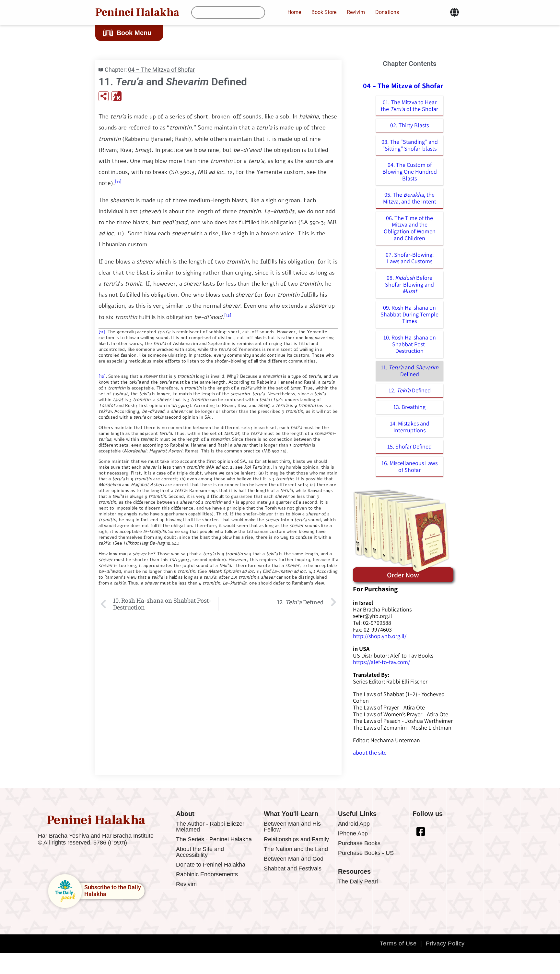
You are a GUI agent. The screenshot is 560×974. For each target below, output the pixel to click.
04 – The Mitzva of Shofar (161, 69)
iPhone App (353, 833)
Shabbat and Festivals (292, 868)
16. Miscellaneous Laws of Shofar (409, 466)
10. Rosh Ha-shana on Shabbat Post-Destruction (409, 344)
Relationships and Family (296, 839)
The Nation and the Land (296, 849)
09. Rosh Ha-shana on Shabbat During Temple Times (409, 314)
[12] (227, 315)
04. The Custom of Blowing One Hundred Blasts (409, 171)
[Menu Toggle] (454, 12)
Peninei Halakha (137, 12)
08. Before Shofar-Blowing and (409, 284)
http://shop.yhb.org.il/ (379, 636)
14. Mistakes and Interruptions (409, 427)
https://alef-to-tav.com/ (381, 662)
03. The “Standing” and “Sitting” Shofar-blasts (409, 145)
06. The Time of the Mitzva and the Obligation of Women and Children (410, 228)
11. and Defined (409, 371)
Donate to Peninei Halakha (210, 864)
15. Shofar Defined (409, 446)
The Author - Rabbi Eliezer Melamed (210, 826)
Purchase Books (359, 843)
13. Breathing (409, 407)
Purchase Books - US (366, 853)
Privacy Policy (445, 943)
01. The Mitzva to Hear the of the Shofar (409, 105)
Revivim (186, 884)
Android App (354, 823)
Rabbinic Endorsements (207, 874)
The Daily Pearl (358, 881)
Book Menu (134, 32)
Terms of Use (398, 943)
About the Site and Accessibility (200, 852)
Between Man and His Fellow (292, 826)
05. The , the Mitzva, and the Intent (409, 198)
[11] (118, 182)
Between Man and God (293, 859)
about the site (370, 752)
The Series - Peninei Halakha (214, 839)
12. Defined (410, 390)
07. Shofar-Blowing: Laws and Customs (410, 258)
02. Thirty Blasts (409, 125)
